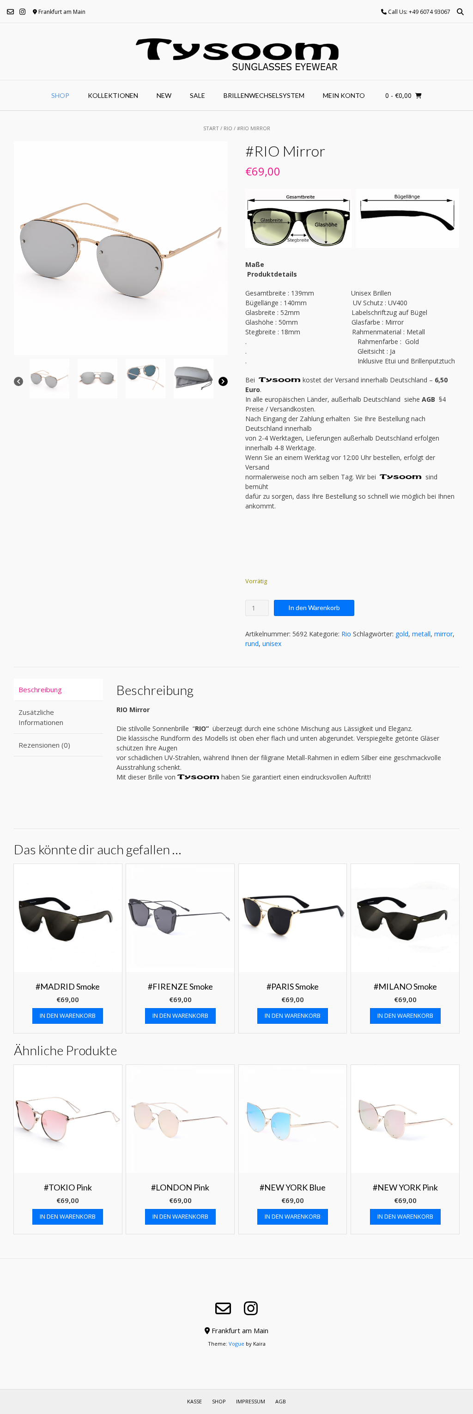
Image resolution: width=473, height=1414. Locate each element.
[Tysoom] (236, 51)
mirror (443, 633)
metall (421, 633)
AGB (280, 1401)
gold (401, 633)
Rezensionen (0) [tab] (44, 744)
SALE (197, 95)
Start (211, 128)
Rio (228, 128)
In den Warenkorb (314, 607)
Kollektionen (113, 95)
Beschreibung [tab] (40, 689)
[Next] (223, 381)
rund (252, 643)
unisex (271, 643)
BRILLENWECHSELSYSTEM (264, 95)
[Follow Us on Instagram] (22, 12)
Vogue (236, 1343)
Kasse (194, 1401)
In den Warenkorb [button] (68, 1015)
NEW (164, 95)
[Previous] (18, 381)
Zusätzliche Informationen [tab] (40, 717)
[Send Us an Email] (10, 12)
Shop (60, 95)
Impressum (250, 1401)
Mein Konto (344, 95)
